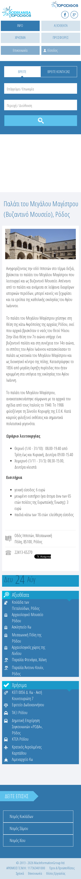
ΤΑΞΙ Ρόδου (19, 712)
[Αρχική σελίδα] (20, 14)
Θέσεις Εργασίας (55, 873)
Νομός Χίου (17, 840)
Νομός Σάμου (19, 828)
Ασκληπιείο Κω (21, 627)
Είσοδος (53, 50)
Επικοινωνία (20, 50)
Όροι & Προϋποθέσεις (62, 868)
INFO (20, 25)
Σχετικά (20, 873)
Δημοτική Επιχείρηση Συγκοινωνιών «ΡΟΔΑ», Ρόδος (27, 727)
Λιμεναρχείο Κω (22, 759)
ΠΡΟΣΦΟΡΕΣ (61, 37)
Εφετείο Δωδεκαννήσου (28, 705)
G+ (77, 13)
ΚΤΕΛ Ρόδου (20, 739)
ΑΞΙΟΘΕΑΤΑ (61, 25)
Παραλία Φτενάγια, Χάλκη (29, 659)
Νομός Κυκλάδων (21, 816)
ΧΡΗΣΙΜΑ (20, 37)
